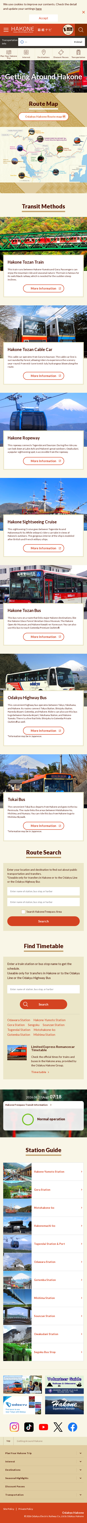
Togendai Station (18, 1029)
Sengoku (33, 1025)
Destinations (13, 1469)
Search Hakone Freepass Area (44, 911)
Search (81, 30)
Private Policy (25, 1508)
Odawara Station (18, 1020)
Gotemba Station (18, 1034)
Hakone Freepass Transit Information (26, 1104)
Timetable (38, 1072)
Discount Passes (15, 1486)
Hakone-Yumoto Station (49, 1020)
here (39, 8)
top (8, 1440)
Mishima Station (44, 1034)
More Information (43, 288)
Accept (43, 18)
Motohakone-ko (44, 1029)
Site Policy (8, 1508)
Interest (10, 1461)
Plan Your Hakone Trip (18, 1453)
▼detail (78, 42)
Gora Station (16, 1025)
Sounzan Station (54, 1025)
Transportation (14, 1494)
